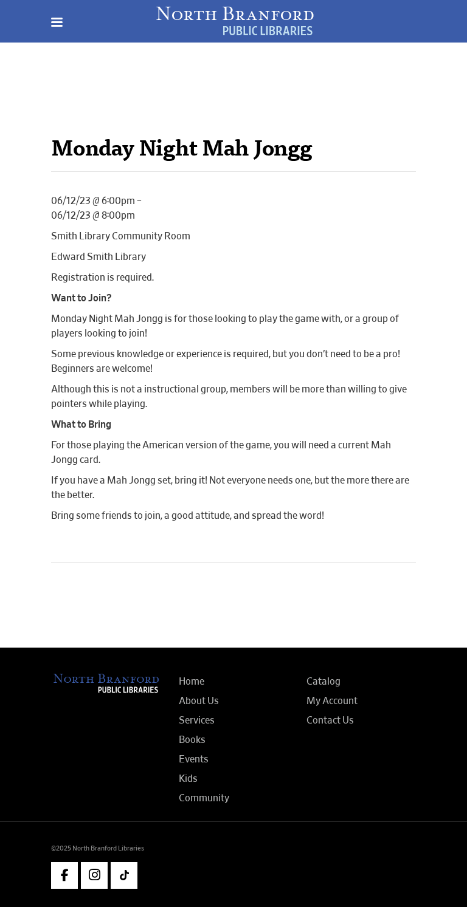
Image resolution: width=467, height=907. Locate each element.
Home (191, 681)
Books (192, 740)
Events (194, 759)
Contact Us (330, 720)
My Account (332, 701)
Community (204, 798)
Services (197, 720)
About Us (199, 701)
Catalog (323, 681)
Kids (188, 779)
